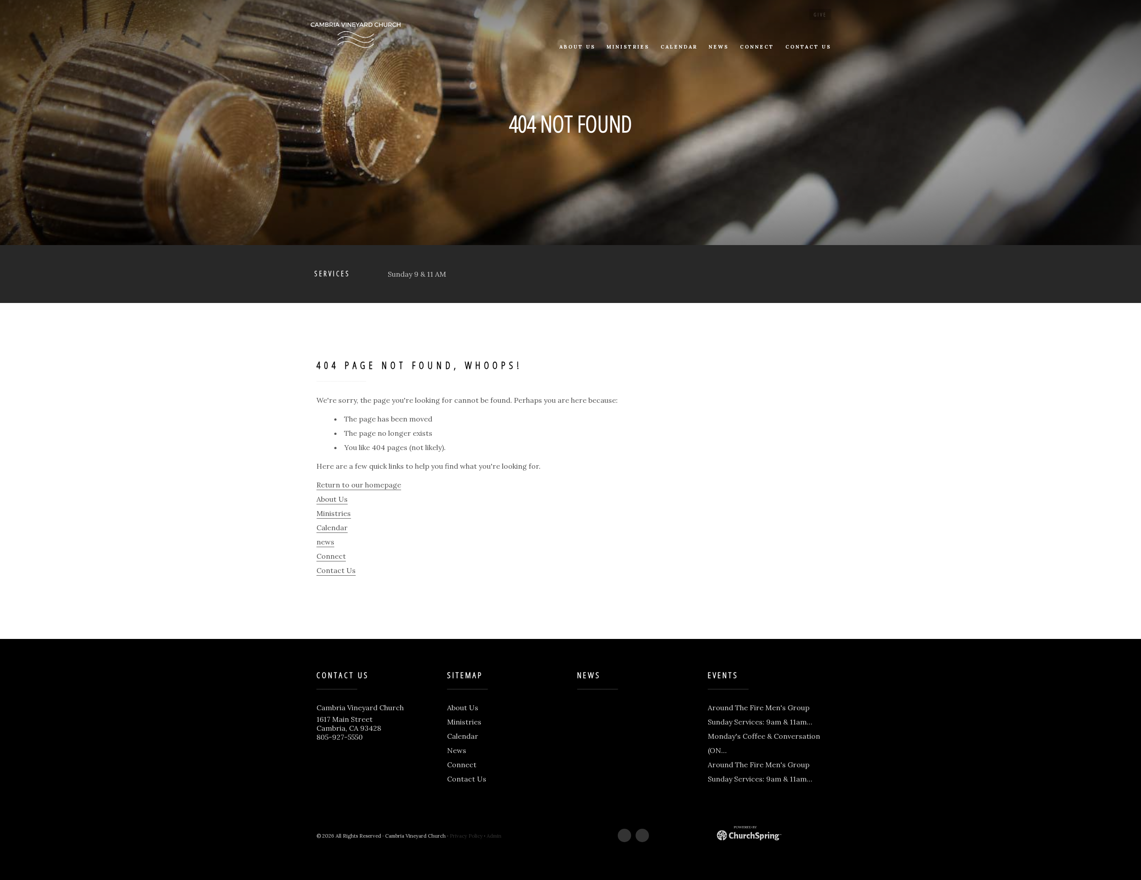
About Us (332, 499)
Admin (494, 836)
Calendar (332, 527)
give (820, 14)
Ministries (333, 513)
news (325, 541)
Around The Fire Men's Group (758, 707)
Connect (331, 556)
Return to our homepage (358, 484)
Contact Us (336, 570)
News (456, 750)
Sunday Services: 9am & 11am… (760, 721)
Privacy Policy (466, 836)
